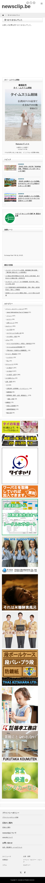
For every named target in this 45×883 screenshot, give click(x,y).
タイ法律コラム (10, 378)
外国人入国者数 (11, 405)
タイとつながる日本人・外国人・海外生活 (19, 343)
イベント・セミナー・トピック (14, 309)
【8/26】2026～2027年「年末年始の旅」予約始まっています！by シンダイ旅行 (29, 169)
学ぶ (7, 360)
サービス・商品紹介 (11, 354)
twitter (31, 2)
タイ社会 (9, 371)
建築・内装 (11, 399)
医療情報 (9, 392)
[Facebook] (24, 872)
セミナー (9, 319)
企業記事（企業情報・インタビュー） (17, 388)
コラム (7, 340)
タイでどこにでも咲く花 (13, 333)
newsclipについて (7, 837)
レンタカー (9, 357)
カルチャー (8, 326)
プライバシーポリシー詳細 (10, 817)
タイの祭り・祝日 (11, 336)
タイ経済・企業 (11, 374)
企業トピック (10, 322)
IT (7, 385)
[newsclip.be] (16, 6)
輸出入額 (9, 412)
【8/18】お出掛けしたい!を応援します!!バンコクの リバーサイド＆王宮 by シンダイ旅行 (29, 198)
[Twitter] (20, 872)
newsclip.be (21, 880)
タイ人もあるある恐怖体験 (14, 347)
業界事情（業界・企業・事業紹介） (17, 395)
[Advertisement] (22, 52)
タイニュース (9, 364)
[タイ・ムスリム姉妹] (23, 140)
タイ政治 (9, 367)
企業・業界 (8, 381)
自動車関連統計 (11, 409)
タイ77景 (9, 329)
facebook (34, 2)
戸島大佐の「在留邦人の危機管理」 (17, 350)
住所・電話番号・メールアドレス (12, 847)
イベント (9, 315)
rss (27, 2)
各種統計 (8, 402)
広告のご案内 (6, 827)
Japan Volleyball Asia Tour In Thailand (17, 312)
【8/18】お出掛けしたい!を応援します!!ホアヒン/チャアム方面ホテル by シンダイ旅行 (29, 183)
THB (15, 255)
